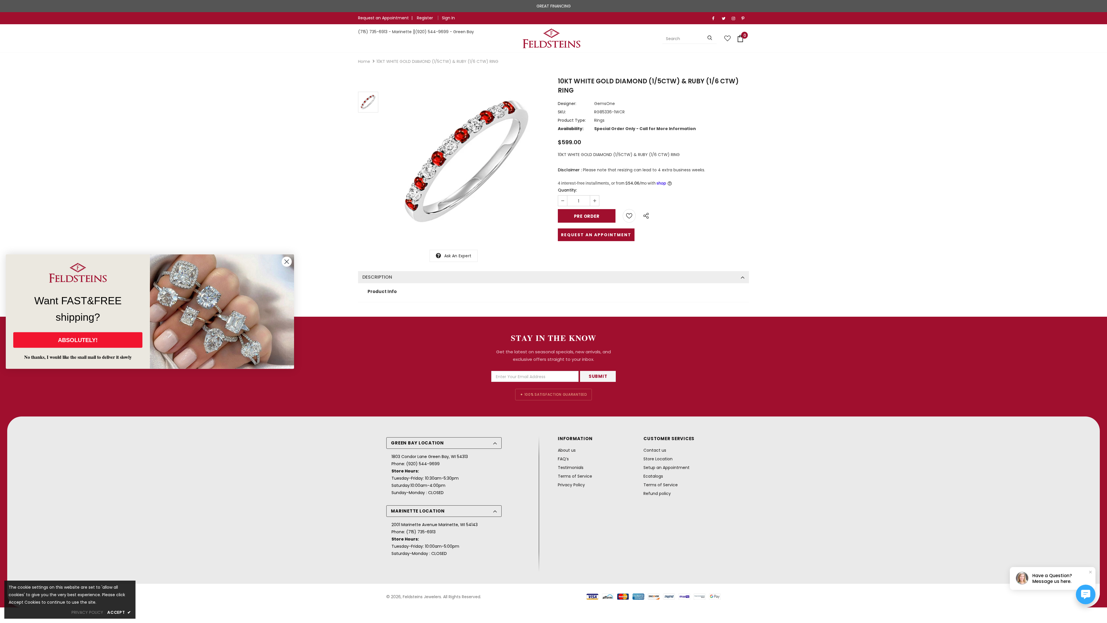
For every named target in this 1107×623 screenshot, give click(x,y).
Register (425, 18)
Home (364, 61)
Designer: (567, 103)
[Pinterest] (745, 18)
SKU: (562, 112)
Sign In (448, 18)
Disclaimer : (570, 170)
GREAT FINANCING (553, 6)
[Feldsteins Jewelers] (551, 38)
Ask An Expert (458, 256)
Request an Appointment (383, 18)
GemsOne (604, 103)
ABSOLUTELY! (78, 340)
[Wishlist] (629, 216)
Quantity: (567, 190)
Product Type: (572, 120)
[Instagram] (735, 18)
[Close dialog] (287, 262)
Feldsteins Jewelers (422, 597)
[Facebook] (715, 18)
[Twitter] (725, 18)
